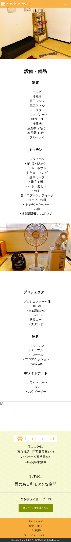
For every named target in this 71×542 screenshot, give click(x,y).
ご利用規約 (35, 530)
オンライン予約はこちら (35, 508)
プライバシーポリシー (35, 535)
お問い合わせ (35, 526)
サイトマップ (35, 521)
